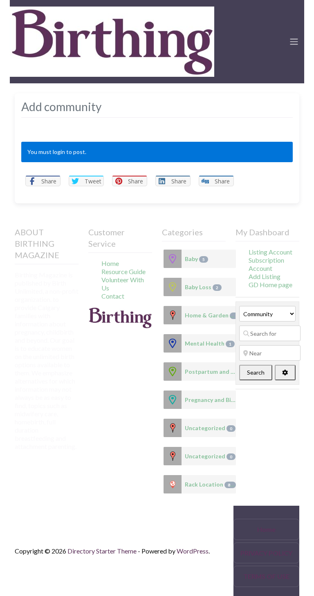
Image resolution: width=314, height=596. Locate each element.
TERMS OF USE (266, 576)
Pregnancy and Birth (210, 399)
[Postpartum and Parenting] (173, 371)
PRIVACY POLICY (266, 553)
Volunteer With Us (122, 284)
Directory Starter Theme (102, 551)
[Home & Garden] (173, 315)
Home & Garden (210, 315)
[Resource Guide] (112, 40)
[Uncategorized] (173, 428)
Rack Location (209, 484)
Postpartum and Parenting (210, 371)
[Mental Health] (173, 343)
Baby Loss (201, 286)
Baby (195, 258)
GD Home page (270, 284)
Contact (112, 296)
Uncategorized (208, 427)
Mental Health (208, 343)
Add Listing (264, 276)
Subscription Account (266, 264)
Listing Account (270, 252)
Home (110, 263)
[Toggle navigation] (294, 41)
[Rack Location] (173, 484)
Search (259, 372)
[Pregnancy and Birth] (173, 400)
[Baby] (173, 259)
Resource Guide (123, 271)
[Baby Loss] (173, 287)
